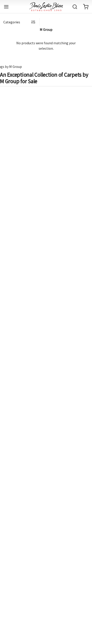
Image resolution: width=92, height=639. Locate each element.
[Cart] (85, 6)
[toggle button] (6, 7)
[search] (74, 6)
